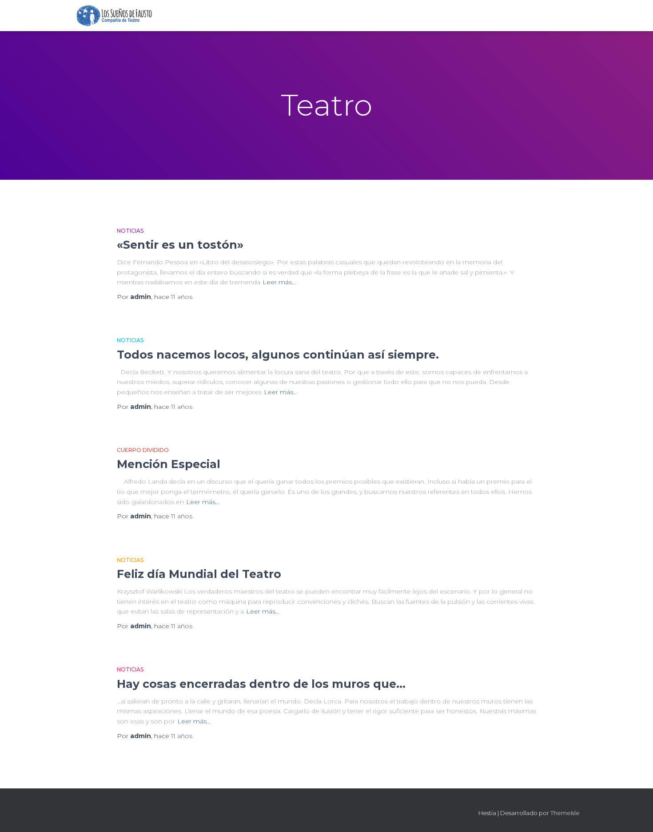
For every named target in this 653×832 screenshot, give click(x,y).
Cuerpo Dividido (143, 450)
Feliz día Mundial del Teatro (199, 574)
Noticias (130, 230)
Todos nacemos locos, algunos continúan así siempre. (278, 354)
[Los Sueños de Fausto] (114, 15)
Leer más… (279, 282)
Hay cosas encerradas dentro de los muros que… (261, 684)
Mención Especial (168, 464)
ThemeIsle (565, 812)
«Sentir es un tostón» (180, 244)
